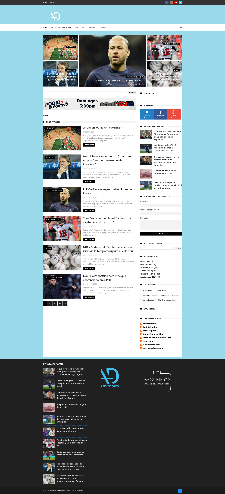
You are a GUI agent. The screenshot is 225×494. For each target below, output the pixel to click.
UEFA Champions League (167, 300)
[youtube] (176, 2)
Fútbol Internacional (135, 77)
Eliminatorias (147, 290)
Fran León (148, 341)
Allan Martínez (150, 324)
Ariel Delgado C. (151, 331)
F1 (110, 27)
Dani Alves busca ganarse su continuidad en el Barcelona (70, 453)
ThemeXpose (78, 491)
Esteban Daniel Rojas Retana (157, 338)
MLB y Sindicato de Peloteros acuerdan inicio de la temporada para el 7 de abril (165, 76)
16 (60, 303)
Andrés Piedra (150, 327)
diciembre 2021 (147, 274)
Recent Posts (53, 122)
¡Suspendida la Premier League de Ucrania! (165, 172)
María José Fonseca (153, 348)
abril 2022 (145, 261)
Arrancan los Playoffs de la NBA (102, 127)
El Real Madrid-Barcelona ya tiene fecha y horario (70, 429)
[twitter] (180, 2)
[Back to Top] (180, 491)
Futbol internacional (150, 295)
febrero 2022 (147, 267)
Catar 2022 (70, 70)
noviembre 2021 (148, 277)
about (52, 2)
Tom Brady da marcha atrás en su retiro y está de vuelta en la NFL (165, 50)
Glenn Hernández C (152, 345)
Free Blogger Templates (53, 491)
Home (45, 27)
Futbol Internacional (61, 27)
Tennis (103, 27)
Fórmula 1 (165, 295)
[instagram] (171, 2)
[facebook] (166, 2)
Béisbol (176, 70)
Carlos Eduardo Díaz (153, 334)
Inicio (45, 115)
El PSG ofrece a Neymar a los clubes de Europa (120, 80)
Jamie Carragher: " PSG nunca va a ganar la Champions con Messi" (165, 148)
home (45, 2)
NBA (76, 27)
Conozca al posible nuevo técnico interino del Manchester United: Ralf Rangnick (166, 161)
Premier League (148, 300)
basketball (71, 47)
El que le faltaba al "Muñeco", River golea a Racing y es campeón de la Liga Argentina (168, 135)
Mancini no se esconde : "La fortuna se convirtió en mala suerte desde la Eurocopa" (61, 76)
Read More (89, 145)
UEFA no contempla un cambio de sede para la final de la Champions (168, 185)
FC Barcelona (161, 290)
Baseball (92, 27)
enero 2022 (146, 270)
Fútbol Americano (172, 44)
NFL (83, 27)
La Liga (175, 295)
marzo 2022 (146, 264)
